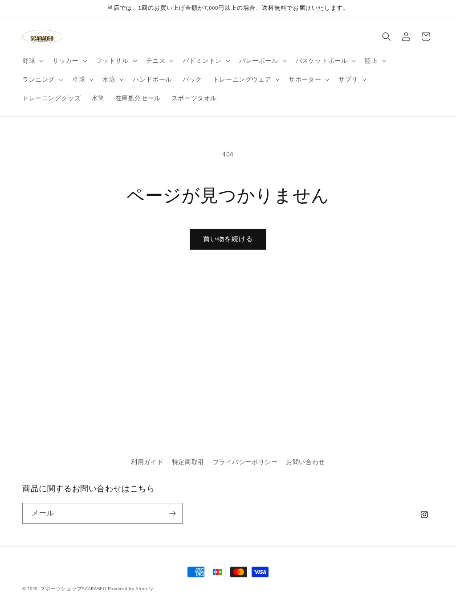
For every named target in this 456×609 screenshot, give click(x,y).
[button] (32, 60)
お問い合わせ (305, 462)
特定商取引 (188, 462)
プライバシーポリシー (245, 462)
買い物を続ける (228, 239)
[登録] (172, 513)
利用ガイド (147, 462)
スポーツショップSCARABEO (73, 588)
